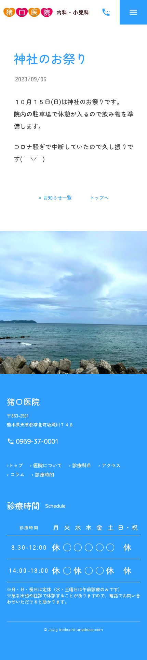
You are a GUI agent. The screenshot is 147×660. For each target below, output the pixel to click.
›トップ (15, 465)
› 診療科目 (80, 465)
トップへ (99, 197)
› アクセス (109, 465)
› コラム (16, 474)
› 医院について (46, 465)
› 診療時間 (42, 474)
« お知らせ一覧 (55, 197)
